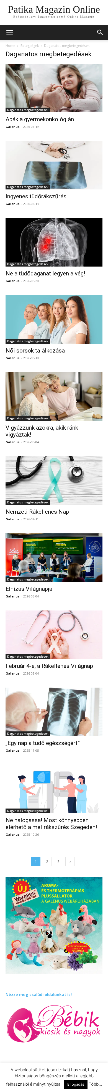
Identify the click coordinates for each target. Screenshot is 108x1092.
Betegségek (29, 45)
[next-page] (70, 861)
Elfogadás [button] (75, 1084)
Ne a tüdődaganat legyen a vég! (45, 273)
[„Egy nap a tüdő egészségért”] (54, 712)
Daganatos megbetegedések (27, 110)
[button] (100, 32)
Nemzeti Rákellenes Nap (37, 511)
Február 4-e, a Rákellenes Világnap (49, 666)
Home (10, 45)
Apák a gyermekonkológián (40, 119)
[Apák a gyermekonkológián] (54, 88)
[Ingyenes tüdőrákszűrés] (54, 165)
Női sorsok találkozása (35, 350)
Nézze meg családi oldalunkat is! (39, 994)
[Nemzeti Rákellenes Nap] (54, 480)
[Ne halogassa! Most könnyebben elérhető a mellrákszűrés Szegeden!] (54, 789)
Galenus (12, 127)
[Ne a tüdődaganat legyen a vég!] (54, 242)
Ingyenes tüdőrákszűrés (36, 196)
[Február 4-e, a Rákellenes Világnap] (54, 634)
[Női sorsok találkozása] (54, 319)
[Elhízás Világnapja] (54, 557)
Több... (95, 1084)
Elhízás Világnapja (29, 589)
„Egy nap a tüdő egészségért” (43, 743)
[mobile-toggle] (9, 32)
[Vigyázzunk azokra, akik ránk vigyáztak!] (54, 396)
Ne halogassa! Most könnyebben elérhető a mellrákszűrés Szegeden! (51, 823)
